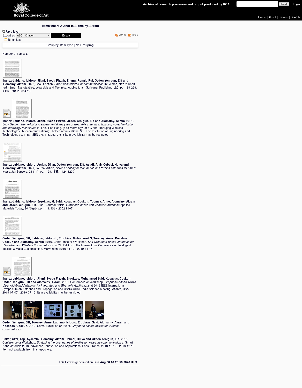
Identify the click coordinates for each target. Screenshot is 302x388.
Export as (8, 35)
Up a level (12, 31)
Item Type (66, 45)
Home (262, 17)
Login (296, 4)
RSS (134, 35)
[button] (66, 35)
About (272, 17)
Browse (283, 17)
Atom (122, 35)
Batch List (14, 40)
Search (295, 17)
